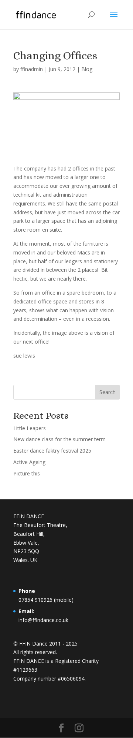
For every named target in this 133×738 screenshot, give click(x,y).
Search (107, 392)
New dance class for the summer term (59, 439)
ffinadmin (31, 69)
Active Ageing (29, 461)
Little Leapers (29, 428)
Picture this (26, 473)
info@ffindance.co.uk (43, 619)
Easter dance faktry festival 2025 (52, 450)
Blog (86, 69)
